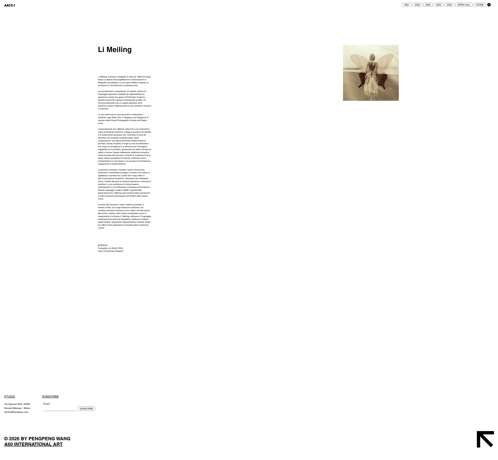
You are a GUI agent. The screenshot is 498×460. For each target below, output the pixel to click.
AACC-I (9, 5)
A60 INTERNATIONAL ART (33, 444)
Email (46, 404)
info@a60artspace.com (16, 412)
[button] (489, 4)
